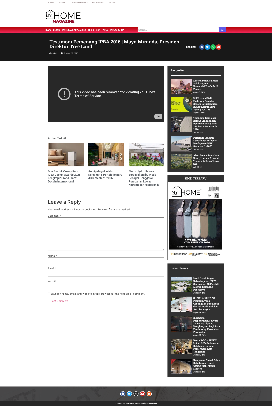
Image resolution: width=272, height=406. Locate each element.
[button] (201, 47)
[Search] (222, 29)
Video (105, 30)
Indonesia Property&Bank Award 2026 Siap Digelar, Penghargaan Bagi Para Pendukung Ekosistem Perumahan (206, 324)
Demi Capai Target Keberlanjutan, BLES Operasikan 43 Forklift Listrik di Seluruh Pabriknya (206, 284)
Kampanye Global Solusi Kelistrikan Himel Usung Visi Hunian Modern (207, 364)
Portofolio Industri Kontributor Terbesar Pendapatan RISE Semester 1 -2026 (205, 142)
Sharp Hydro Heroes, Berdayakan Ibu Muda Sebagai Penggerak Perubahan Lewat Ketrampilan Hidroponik (144, 178)
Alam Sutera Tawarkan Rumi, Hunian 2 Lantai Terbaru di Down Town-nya (206, 159)
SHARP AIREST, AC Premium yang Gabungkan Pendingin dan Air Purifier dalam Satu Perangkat (206, 303)
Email (52, 268)
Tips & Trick (94, 30)
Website (52, 281)
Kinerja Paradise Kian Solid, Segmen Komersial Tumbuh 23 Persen (205, 85)
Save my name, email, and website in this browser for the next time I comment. (98, 293)
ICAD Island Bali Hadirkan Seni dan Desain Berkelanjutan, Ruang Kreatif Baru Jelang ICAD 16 (205, 104)
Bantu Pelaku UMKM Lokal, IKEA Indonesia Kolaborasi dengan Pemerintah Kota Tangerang (205, 346)
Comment (55, 215)
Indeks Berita (117, 30)
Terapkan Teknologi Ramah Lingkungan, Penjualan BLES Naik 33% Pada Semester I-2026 (205, 123)
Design (56, 30)
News (48, 30)
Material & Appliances (74, 30)
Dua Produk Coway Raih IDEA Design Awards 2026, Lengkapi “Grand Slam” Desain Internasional (64, 176)
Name (52, 256)
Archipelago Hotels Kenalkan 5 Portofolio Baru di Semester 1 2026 (105, 175)
